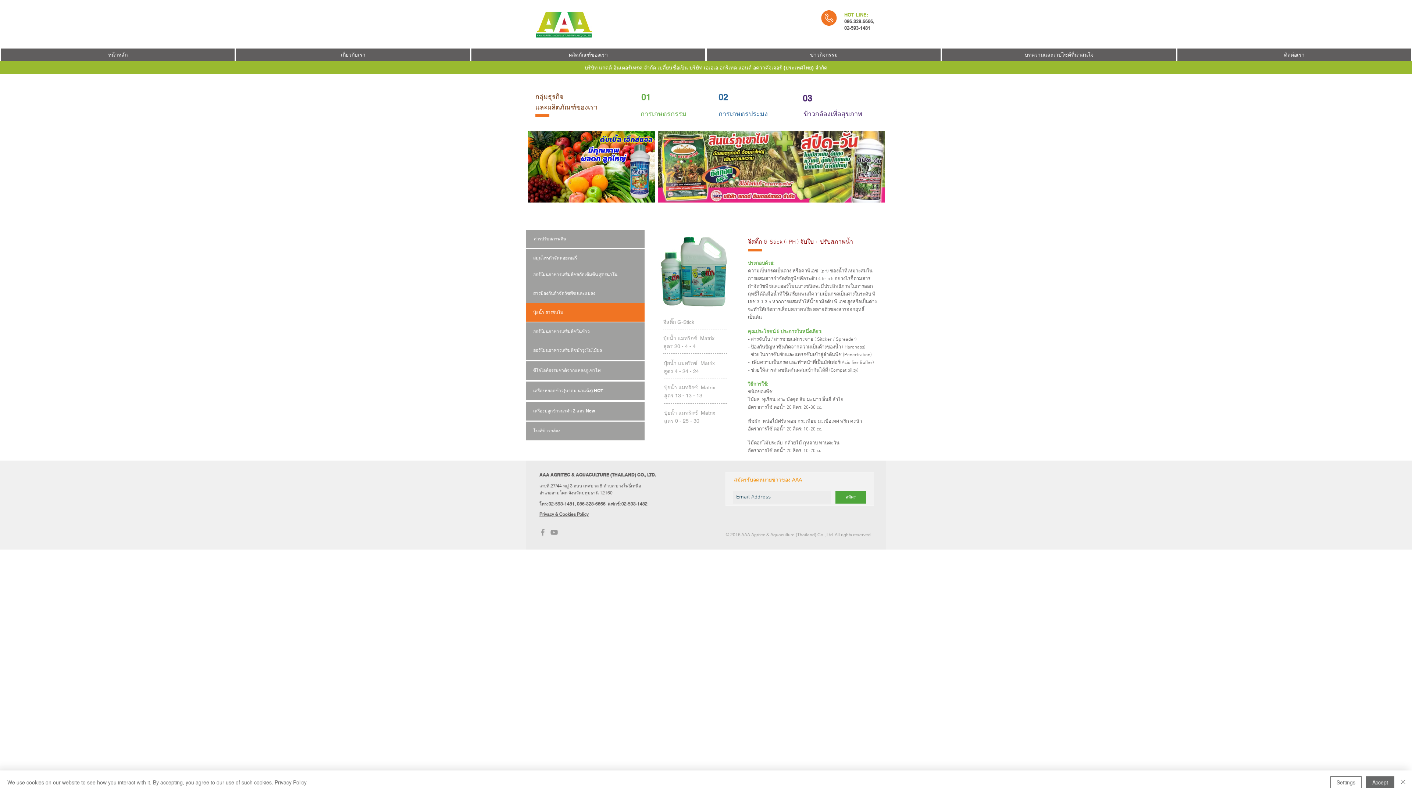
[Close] (1403, 782)
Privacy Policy (291, 782)
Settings (1346, 782)
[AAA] (554, 532)
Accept (1380, 782)
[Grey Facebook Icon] (542, 532)
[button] (824, 55)
